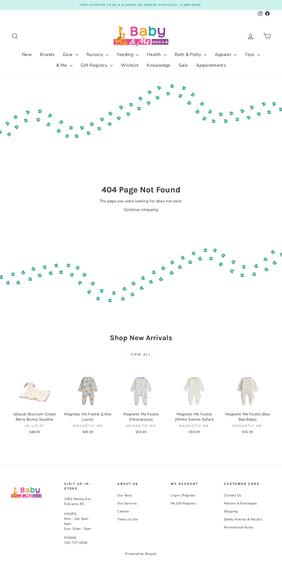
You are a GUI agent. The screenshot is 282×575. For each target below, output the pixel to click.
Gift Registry (95, 65)
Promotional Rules (238, 527)
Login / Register (183, 495)
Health (154, 55)
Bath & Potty (188, 55)
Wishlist (130, 65)
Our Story (124, 495)
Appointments (211, 65)
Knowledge (158, 65)
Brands (47, 55)
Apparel (224, 55)
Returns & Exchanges (240, 503)
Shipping (231, 511)
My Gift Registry (183, 503)
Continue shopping (141, 209)
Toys (250, 55)
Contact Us (233, 495)
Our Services (127, 503)
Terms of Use (127, 519)
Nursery (95, 55)
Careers (123, 511)
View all (141, 354)
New (27, 55)
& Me (62, 65)
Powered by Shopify (141, 554)
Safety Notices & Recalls (243, 519)
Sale (183, 65)
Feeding (126, 55)
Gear (68, 55)
